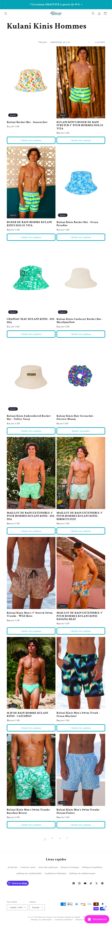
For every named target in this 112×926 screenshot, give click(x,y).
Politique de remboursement (82, 873)
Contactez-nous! (28, 867)
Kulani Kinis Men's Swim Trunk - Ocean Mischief (78, 714)
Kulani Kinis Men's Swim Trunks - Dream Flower (79, 811)
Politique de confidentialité (41, 920)
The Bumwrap (39, 917)
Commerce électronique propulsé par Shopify (62, 917)
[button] (6, 13)
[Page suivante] (67, 838)
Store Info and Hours (48, 867)
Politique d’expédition (83, 920)
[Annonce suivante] (107, 4)
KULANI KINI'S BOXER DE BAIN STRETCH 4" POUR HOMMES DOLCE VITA (80, 125)
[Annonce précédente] (5, 4)
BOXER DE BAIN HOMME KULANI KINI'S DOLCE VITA (29, 224)
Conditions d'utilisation (55, 873)
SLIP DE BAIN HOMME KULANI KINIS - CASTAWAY (27, 714)
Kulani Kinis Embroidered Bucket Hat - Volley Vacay (29, 417)
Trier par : (42, 42)
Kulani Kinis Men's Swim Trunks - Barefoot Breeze (29, 811)
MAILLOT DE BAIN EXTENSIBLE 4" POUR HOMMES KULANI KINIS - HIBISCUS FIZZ (80, 516)
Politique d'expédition (92, 867)
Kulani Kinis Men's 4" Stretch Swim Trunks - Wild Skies (30, 614)
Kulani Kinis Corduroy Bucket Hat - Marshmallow (80, 321)
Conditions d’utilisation (63, 920)
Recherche (12, 867)
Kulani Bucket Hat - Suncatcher (27, 122)
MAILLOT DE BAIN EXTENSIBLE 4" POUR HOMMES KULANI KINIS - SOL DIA (31, 516)
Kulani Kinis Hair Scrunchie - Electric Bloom (76, 417)
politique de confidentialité (29, 873)
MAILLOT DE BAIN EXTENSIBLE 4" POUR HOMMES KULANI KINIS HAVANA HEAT (80, 616)
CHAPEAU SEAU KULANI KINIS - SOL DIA (31, 321)
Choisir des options (31, 140)
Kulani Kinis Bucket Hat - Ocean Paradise (77, 224)
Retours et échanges (70, 867)
